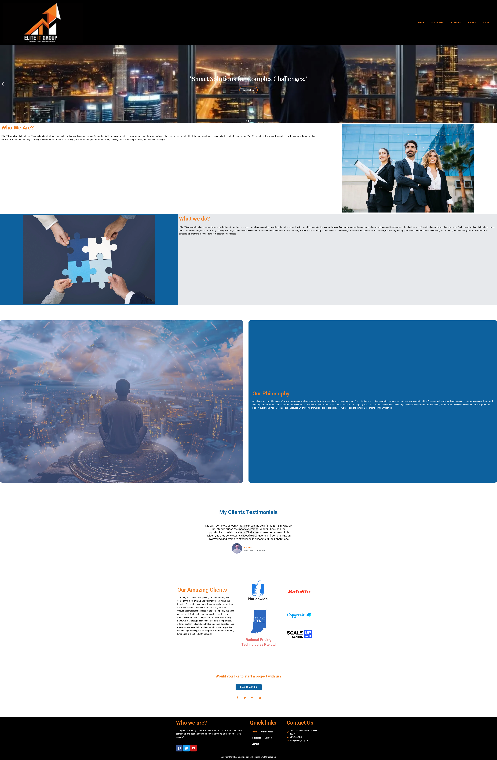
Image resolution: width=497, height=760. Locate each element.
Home (421, 22)
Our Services (437, 22)
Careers (472, 22)
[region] (248, 84)
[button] (3, 84)
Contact (487, 22)
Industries (456, 22)
